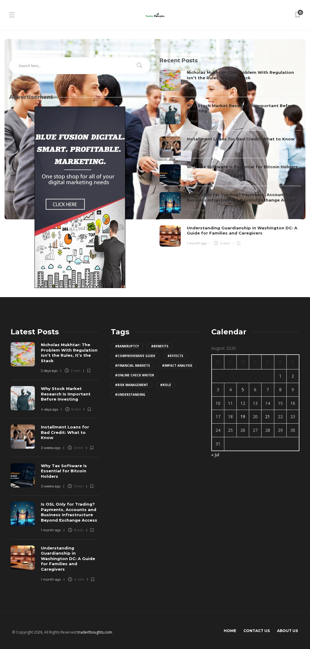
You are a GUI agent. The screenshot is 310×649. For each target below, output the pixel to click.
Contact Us (256, 630)
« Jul (215, 454)
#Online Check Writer (134, 375)
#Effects (175, 356)
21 (267, 416)
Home (230, 630)
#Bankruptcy (127, 346)
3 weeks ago (196, 149)
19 (242, 416)
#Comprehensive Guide (135, 356)
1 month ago (197, 210)
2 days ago (195, 88)
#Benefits (159, 346)
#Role (165, 385)
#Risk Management (131, 385)
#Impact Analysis (177, 365)
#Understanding (130, 394)
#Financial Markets (132, 365)
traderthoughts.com (95, 632)
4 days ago (195, 121)
